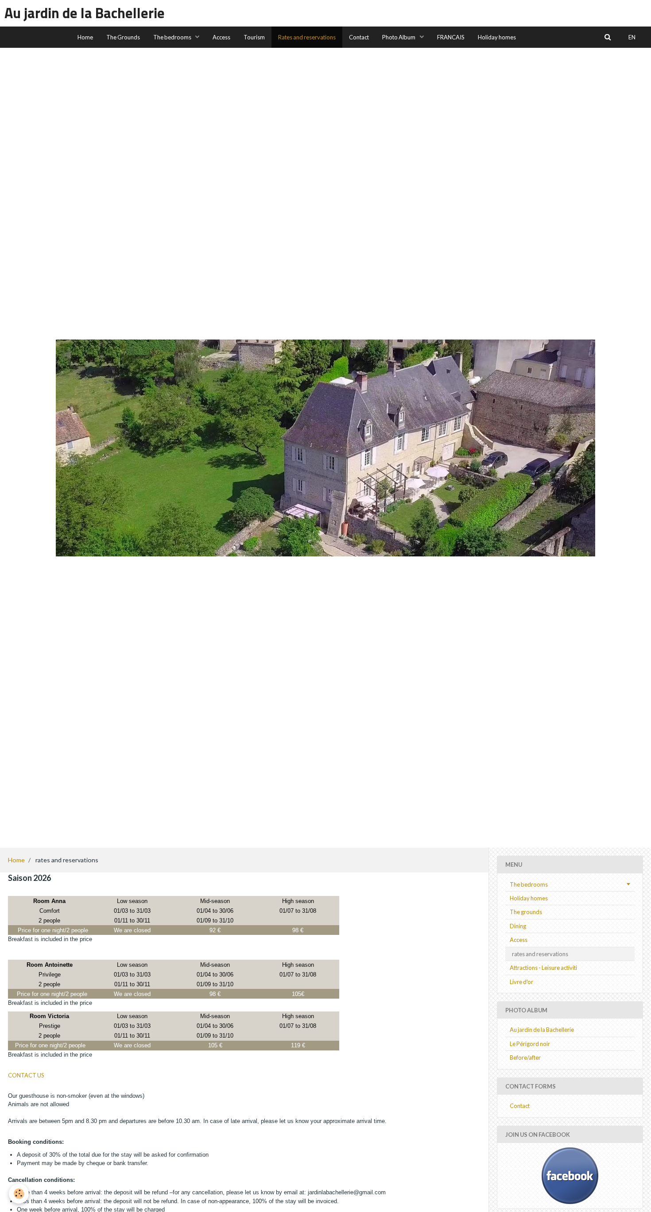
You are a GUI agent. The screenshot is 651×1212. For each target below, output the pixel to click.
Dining (518, 926)
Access (221, 37)
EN (632, 37)
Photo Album (399, 37)
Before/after (525, 1057)
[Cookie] (19, 1194)
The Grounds (123, 37)
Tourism (254, 37)
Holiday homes (497, 37)
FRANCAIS (451, 37)
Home (85, 37)
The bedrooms (172, 37)
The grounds (526, 911)
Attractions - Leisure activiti (543, 967)
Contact (359, 37)
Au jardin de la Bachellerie (542, 1029)
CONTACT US (26, 1075)
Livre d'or (521, 981)
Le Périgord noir (530, 1043)
